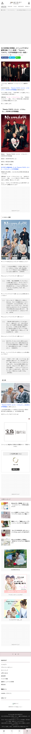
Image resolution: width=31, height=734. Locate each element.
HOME (3, 10)
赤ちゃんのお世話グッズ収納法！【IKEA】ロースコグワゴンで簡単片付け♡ (20, 541)
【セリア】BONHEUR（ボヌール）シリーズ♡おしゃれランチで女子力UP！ (20, 531)
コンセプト (4, 664)
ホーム (4, 732)
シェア (12, 732)
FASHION (10, 6)
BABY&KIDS (21, 6)
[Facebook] (5, 57)
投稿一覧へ (15, 469)
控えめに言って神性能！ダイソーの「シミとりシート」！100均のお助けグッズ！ (20, 505)
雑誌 (19, 55)
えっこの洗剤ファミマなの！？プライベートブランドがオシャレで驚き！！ (20, 513)
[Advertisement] (15, 27)
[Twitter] (12, 57)
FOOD (15, 6)
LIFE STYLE (3, 6)
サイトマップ (4, 670)
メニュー (19, 732)
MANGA (27, 6)
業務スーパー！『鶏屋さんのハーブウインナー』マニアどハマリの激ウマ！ (20, 522)
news (22, 55)
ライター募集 (4, 678)
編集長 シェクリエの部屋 (7, 681)
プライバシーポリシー (6, 667)
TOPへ (27, 732)
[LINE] (18, 57)
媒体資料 (3, 676)
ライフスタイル (11, 10)
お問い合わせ (4, 673)
